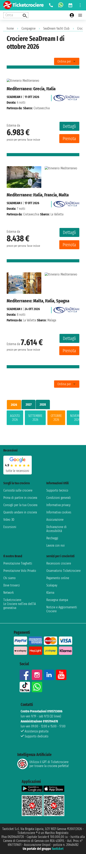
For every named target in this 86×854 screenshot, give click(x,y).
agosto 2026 (15, 418)
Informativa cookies (58, 512)
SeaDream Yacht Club (56, 28)
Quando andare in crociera (20, 512)
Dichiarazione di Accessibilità (56, 529)
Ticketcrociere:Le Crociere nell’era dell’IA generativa (19, 604)
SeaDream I (14, 97)
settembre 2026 (35, 418)
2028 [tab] (43, 404)
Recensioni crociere (58, 563)
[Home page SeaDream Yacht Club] (66, 97)
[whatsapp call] (60, 5)
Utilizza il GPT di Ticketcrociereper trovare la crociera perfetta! (49, 764)
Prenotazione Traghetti (17, 563)
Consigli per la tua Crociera (20, 505)
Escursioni (9, 527)
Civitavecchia (31, 214)
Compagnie (28, 28)
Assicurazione (54, 520)
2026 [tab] (14, 405)
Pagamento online (57, 578)
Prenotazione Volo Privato (19, 571)
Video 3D (8, 520)
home (10, 28)
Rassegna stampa (57, 600)
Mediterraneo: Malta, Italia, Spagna (38, 301)
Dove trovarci (11, 585)
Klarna (50, 593)
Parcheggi (52, 538)
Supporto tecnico (57, 490)
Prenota (69, 138)
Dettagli (69, 126)
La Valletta (29, 320)
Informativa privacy (58, 505)
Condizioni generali (58, 498)
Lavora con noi (55, 545)
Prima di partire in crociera (20, 498)
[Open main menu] (80, 15)
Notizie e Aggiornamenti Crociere (61, 609)
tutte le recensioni (17, 471)
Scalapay (51, 585)
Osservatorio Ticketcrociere (63, 571)
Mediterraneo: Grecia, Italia (31, 89)
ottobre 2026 (56, 418)
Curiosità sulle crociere (17, 490)
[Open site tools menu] (80, 5)
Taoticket (57, 849)
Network (8, 593)
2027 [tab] (29, 404)
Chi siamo (9, 578)
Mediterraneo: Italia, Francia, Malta (38, 195)
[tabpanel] (43, 418)
